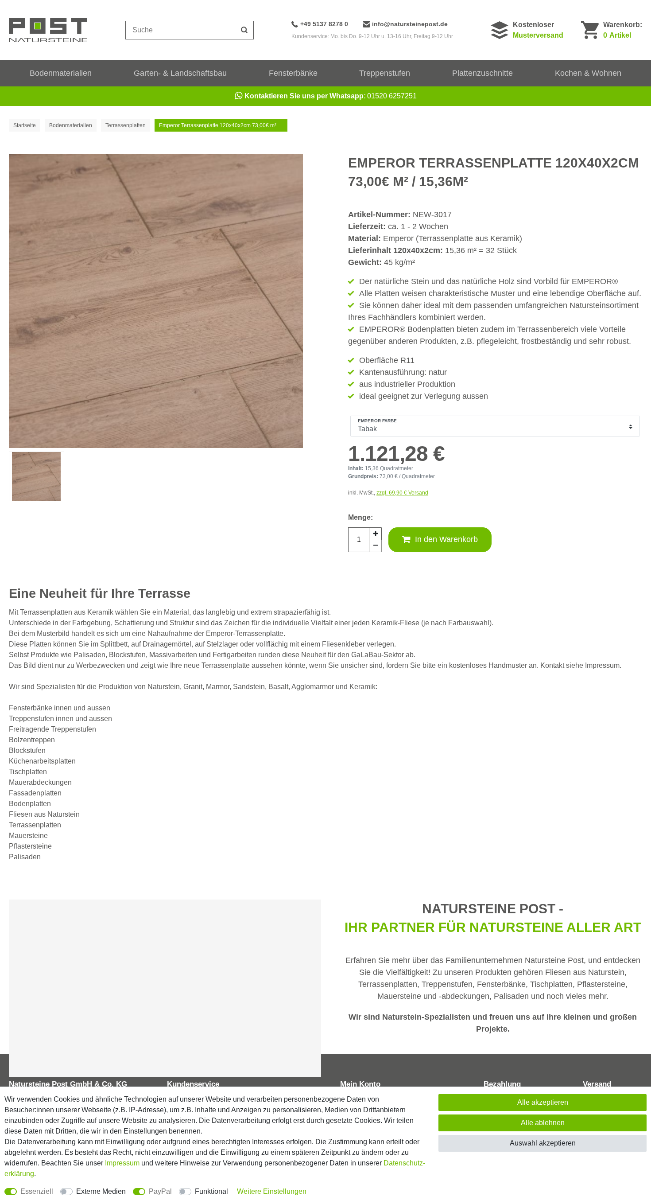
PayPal (160, 1191)
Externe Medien (101, 1191)
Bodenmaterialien (61, 73)
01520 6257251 (330, 96)
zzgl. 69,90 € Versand (402, 493)
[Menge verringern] (375, 546)
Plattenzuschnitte (482, 73)
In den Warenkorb (446, 539)
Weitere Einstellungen (271, 1191)
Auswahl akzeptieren (543, 1143)
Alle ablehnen (543, 1122)
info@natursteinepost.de (410, 23)
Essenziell (36, 1191)
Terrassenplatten (125, 125)
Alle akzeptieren (542, 1102)
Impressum (122, 1163)
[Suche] (244, 30)
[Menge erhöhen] (375, 533)
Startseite (24, 125)
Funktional (211, 1191)
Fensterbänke (293, 73)
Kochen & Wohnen (588, 73)
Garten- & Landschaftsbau (180, 73)
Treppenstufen (384, 73)
